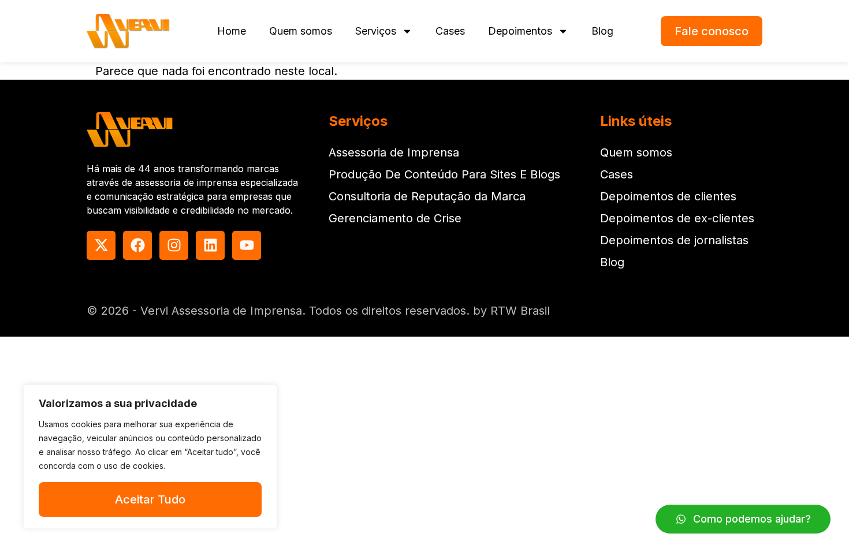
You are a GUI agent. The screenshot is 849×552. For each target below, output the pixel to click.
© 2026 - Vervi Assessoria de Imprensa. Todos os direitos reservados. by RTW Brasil (318, 311)
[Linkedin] (210, 245)
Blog (602, 31)
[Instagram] (173, 245)
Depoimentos (520, 31)
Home (231, 31)
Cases (450, 31)
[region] (150, 457)
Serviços (375, 31)
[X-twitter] (101, 245)
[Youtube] (246, 245)
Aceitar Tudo (150, 499)
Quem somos (300, 31)
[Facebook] (137, 245)
